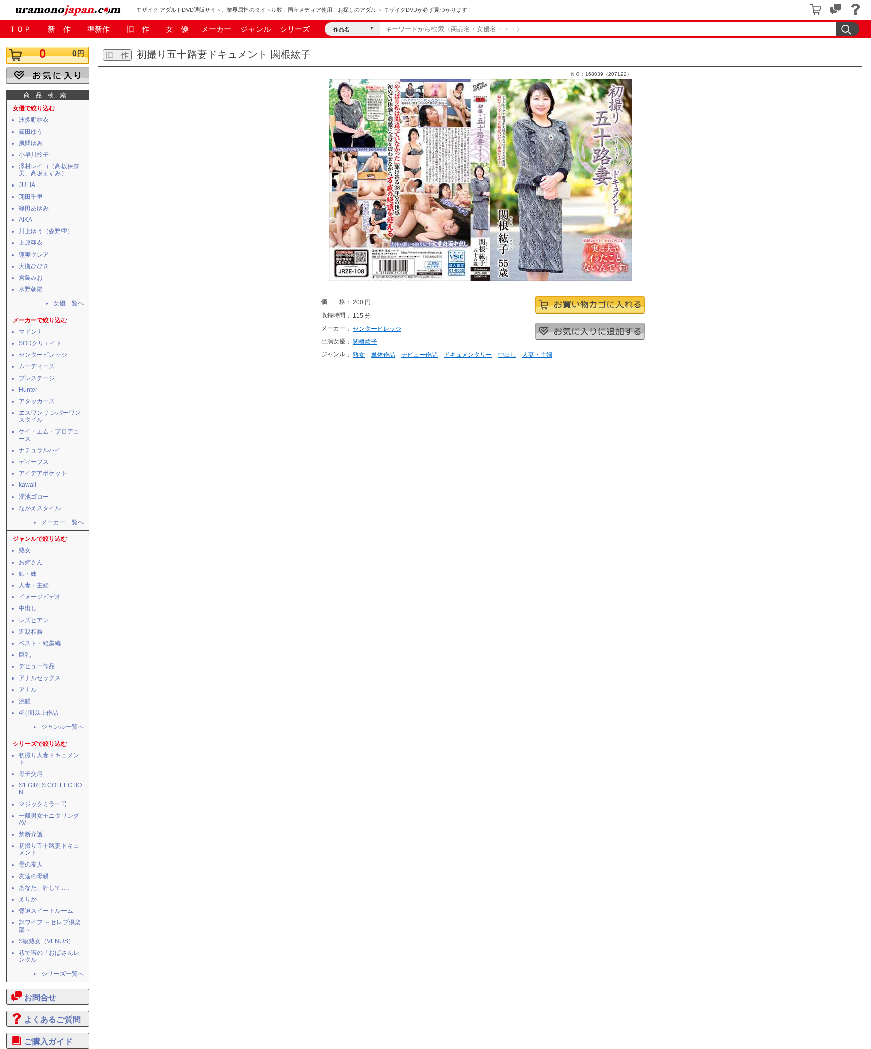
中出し (28, 608)
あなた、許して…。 (46, 887)
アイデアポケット (43, 473)
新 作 (59, 29)
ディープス (34, 461)
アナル (28, 689)
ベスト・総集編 (40, 643)
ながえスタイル (40, 508)
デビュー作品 (37, 666)
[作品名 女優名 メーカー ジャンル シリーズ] (352, 29)
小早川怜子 (34, 154)
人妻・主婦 (34, 585)
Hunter (28, 389)
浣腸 (25, 701)
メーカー (216, 29)
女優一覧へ (68, 303)
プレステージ (37, 378)
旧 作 (138, 29)
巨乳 (25, 654)
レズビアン (34, 620)
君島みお (31, 277)
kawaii (27, 484)
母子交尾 (31, 773)
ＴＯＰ (20, 29)
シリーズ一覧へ (62, 973)
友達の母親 (34, 876)
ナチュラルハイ (40, 450)
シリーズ (295, 29)
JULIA (27, 185)
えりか (28, 899)
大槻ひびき (34, 266)
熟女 (25, 550)
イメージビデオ (40, 596)
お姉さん (31, 562)
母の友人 (31, 864)
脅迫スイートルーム (46, 910)
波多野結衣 (34, 120)
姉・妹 (28, 573)
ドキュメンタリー (468, 354)
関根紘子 (365, 341)
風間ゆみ (31, 143)
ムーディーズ (37, 366)
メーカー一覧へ (62, 522)
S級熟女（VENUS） (46, 941)
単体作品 (383, 354)
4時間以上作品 (38, 712)
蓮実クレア (34, 254)
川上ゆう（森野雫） (46, 231)
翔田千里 (31, 196)
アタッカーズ (37, 401)
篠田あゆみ (34, 208)
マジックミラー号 (43, 804)
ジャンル (255, 29)
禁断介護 (31, 834)
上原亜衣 (31, 242)
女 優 (177, 29)
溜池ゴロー (34, 496)
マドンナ (31, 331)
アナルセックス (40, 678)
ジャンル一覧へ (62, 726)
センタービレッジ (43, 354)
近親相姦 (31, 631)
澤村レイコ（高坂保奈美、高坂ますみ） (49, 170)
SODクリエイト (40, 343)
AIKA (25, 219)
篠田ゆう (31, 131)
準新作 (98, 29)
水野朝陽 (31, 289)
